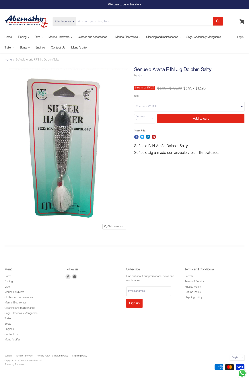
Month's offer (79, 47)
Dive (38, 37)
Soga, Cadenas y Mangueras (203, 37)
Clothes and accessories (93, 37)
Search (189, 276)
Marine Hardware (59, 37)
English (235, 357)
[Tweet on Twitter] (142, 137)
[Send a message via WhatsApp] (242, 373)
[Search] (218, 21)
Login (240, 37)
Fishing (22, 37)
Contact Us (58, 47)
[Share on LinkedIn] (148, 137)
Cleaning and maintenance (162, 37)
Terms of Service (195, 281)
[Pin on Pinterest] (154, 137)
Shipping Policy (193, 297)
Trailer (8, 47)
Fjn (139, 75)
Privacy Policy (193, 286)
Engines (40, 47)
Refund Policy (193, 292)
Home (8, 37)
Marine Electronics (127, 37)
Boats (24, 47)
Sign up (134, 303)
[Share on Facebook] (136, 137)
